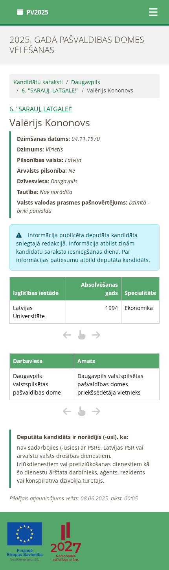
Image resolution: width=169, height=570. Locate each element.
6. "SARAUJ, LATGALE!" (50, 90)
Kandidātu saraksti (38, 82)
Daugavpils (85, 82)
